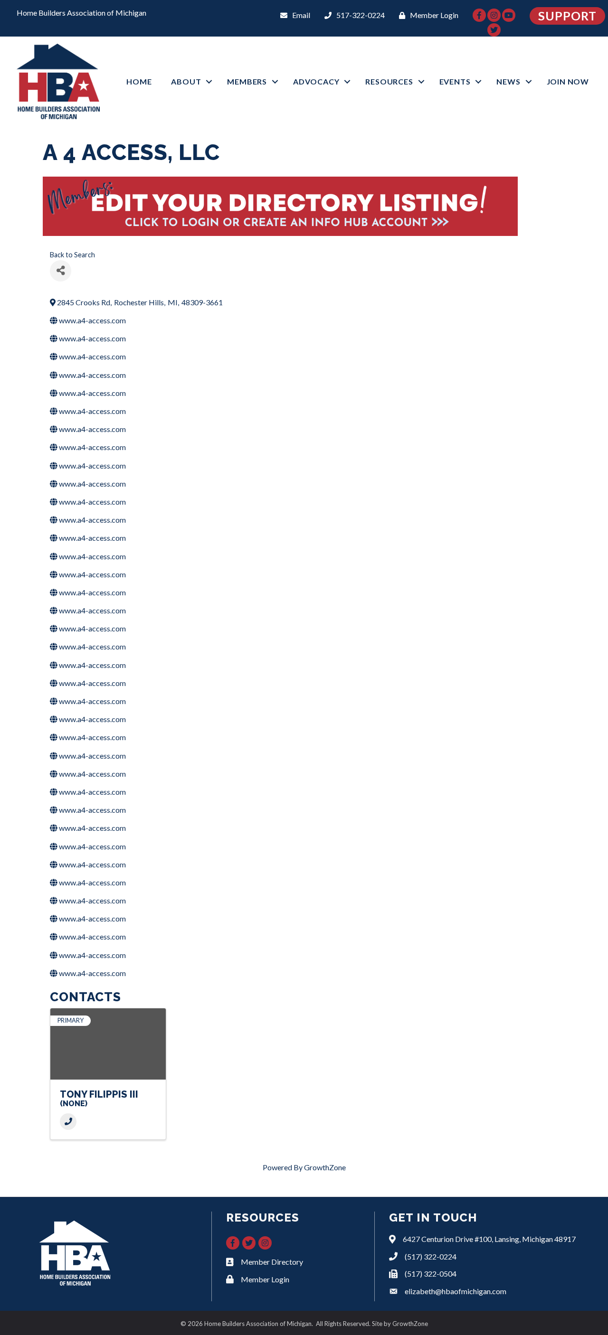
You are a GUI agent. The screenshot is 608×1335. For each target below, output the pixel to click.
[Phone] (68, 1121)
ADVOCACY (316, 81)
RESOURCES (389, 81)
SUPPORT (567, 16)
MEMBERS (247, 81)
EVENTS (455, 81)
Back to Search (72, 255)
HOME (139, 81)
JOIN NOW (568, 81)
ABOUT (186, 81)
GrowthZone (325, 1167)
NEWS (508, 81)
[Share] (60, 271)
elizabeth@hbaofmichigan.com (455, 1291)
